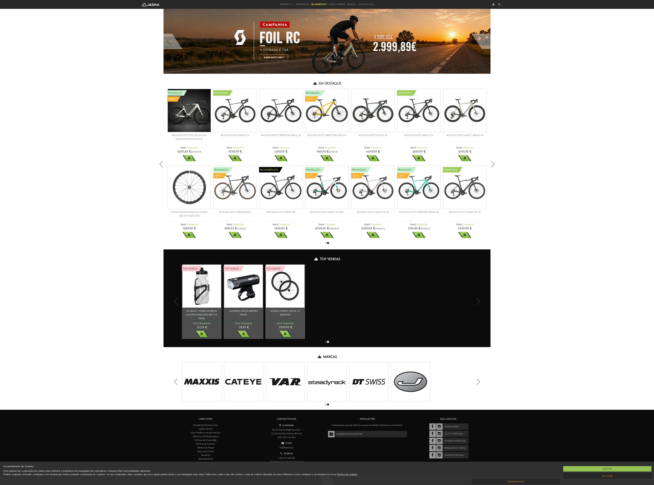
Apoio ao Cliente (205, 451)
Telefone (288, 453)
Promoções (302, 4)
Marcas (351, 4)
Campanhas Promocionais (205, 425)
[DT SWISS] (369, 382)
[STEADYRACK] (327, 382)
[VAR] (285, 382)
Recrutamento (206, 458)
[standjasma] (432, 426)
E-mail (288, 443)
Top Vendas (330, 259)
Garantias (205, 455)
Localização (288, 425)
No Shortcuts (319, 4)
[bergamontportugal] (432, 448)
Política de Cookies (205, 443)
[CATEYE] (243, 382)
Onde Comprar (337, 4)
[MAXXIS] (202, 382)
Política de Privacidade (205, 440)
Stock (183, 147)
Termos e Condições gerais (206, 436)
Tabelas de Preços (205, 447)
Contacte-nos (366, 4)
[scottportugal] (432, 434)
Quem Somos (206, 428)
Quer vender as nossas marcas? (206, 432)
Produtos (285, 4)
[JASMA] (410, 382)
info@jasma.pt (286, 447)
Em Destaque (330, 83)
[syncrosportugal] (432, 441)
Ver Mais (189, 158)
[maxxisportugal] (432, 455)
